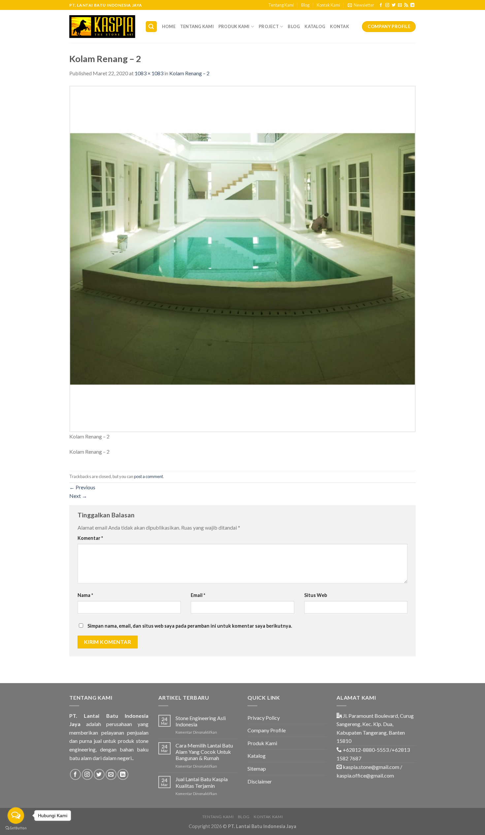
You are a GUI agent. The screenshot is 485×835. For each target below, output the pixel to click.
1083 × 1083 (149, 73)
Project (269, 26)
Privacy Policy (263, 717)
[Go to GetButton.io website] (15, 828)
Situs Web (315, 595)
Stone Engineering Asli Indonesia (201, 721)
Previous (82, 487)
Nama (85, 595)
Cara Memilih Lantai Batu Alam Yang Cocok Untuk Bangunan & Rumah (204, 751)
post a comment (148, 476)
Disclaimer (259, 781)
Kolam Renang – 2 (189, 73)
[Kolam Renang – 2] (242, 258)
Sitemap (256, 768)
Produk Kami (234, 26)
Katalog (315, 26)
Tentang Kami (281, 5)
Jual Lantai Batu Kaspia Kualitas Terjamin (202, 782)
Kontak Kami (328, 5)
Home (169, 26)
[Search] (151, 26)
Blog (305, 5)
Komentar (90, 538)
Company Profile (266, 730)
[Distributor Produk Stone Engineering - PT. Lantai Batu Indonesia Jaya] (102, 26)
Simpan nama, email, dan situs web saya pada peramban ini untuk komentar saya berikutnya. (189, 626)
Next (78, 496)
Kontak (339, 26)
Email (198, 595)
